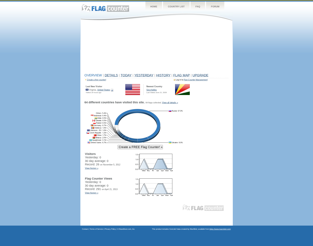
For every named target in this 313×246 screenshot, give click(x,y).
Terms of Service (96, 229)
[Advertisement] (156, 48)
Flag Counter (105, 8)
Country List (176, 6)
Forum (215, 6)
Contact (85, 229)
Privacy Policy (110, 229)
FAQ (197, 6)
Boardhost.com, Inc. (127, 229)
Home (153, 6)
